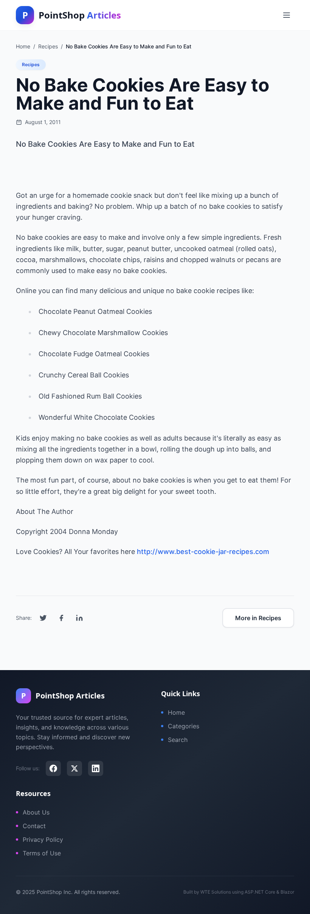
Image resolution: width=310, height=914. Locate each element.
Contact (34, 826)
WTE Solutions (215, 892)
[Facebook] (53, 768)
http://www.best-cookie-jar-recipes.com (203, 552)
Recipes (31, 64)
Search (178, 739)
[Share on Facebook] (61, 618)
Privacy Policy (43, 839)
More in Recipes (258, 618)
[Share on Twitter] (43, 618)
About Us (36, 812)
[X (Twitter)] (74, 768)
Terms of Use (42, 853)
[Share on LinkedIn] (79, 618)
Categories (183, 726)
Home (176, 712)
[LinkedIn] (95, 768)
